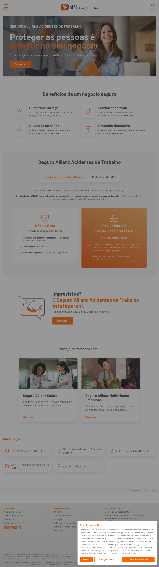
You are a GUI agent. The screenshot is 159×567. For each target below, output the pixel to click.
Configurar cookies (107, 559)
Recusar (86, 559)
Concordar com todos (138, 559)
